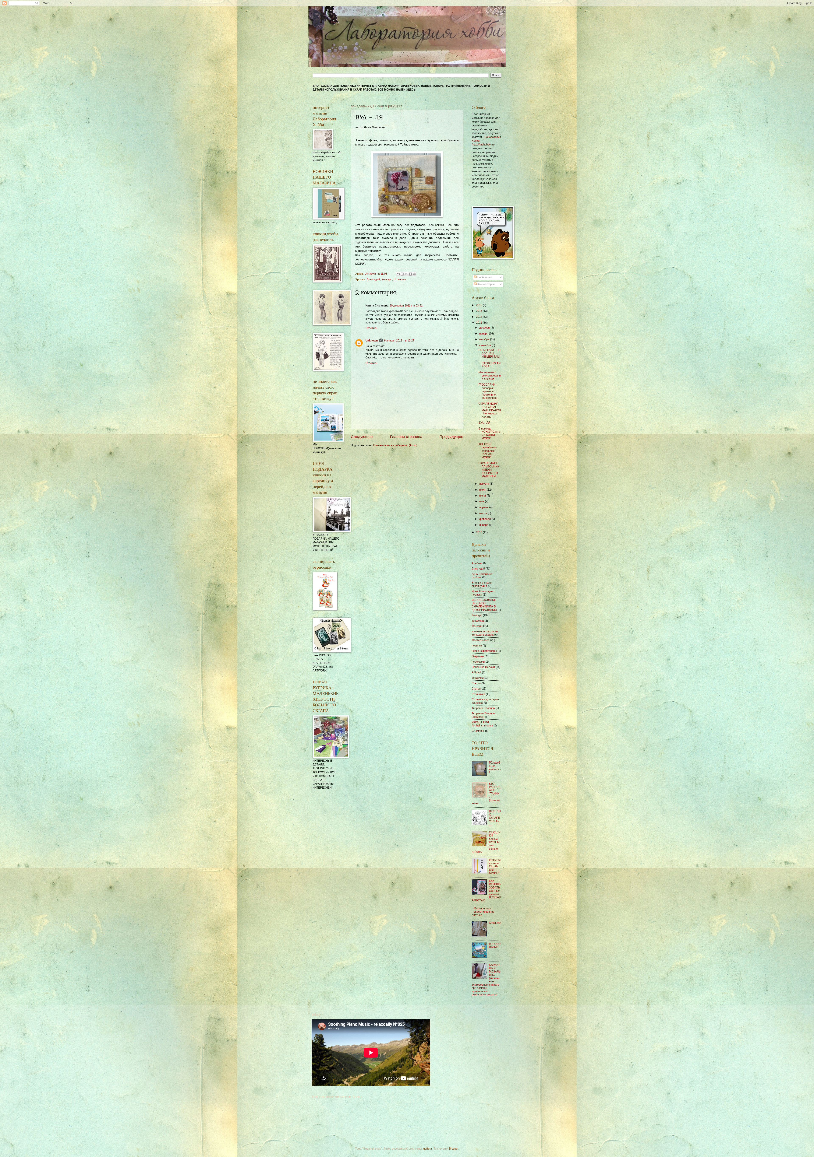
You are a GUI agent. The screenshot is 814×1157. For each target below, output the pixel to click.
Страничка (478, 694)
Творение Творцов (483, 708)
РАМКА (476, 672)
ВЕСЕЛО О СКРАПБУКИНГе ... (495, 818)
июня (483, 495)
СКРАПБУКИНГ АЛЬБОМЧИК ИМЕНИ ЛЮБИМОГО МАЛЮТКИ (488, 470)
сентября (485, 345)
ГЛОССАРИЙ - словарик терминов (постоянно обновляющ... (488, 391)
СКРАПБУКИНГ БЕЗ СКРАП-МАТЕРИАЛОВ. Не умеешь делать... (489, 410)
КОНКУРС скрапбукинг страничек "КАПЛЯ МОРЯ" (487, 451)
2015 (479, 305)
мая (482, 501)
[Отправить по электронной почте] (398, 274)
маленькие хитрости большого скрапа (485, 633)
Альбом (477, 563)
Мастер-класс (480, 640)
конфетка (478, 620)
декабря (485, 327)
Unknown (371, 340)
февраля (485, 518)
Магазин (477, 626)
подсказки (478, 661)
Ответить (371, 328)
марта (483, 513)
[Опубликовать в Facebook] (410, 274)
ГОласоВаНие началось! (495, 767)
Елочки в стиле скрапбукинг (482, 584)
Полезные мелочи (483, 667)
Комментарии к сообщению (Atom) (395, 445)
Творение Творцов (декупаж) (483, 715)
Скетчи (476, 683)
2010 (479, 532)
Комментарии (486, 284)
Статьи (476, 688)
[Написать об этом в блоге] (402, 274)
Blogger (453, 1148)
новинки (477, 645)
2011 (479, 322)
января (484, 524)
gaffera (427, 1148)
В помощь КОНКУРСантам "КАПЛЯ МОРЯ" (489, 433)
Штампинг (400, 279)
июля (483, 489)
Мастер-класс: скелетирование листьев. (489, 376)
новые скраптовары (484, 650)
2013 (479, 310)
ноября (484, 333)
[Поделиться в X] (406, 274)
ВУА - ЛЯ (484, 422)
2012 (479, 316)
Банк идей (373, 279)
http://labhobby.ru (483, 144)
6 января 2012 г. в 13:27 (399, 340)
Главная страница (406, 437)
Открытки (478, 656)
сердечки (478, 677)
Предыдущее (451, 437)
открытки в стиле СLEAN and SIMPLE (494, 866)
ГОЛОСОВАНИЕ (494, 945)
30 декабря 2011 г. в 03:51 (406, 305)
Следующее (362, 437)
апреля (484, 507)
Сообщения (484, 277)
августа (484, 483)
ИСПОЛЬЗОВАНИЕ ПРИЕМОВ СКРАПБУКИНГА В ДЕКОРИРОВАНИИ (484, 604)
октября (484, 339)
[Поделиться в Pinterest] (414, 274)
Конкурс (387, 279)
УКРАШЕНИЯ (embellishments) (482, 724)
